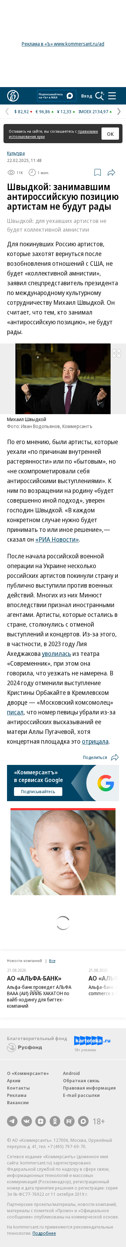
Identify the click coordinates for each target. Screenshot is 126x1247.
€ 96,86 (43, 111)
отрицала (95, 741)
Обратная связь (81, 1080)
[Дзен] (40, 1121)
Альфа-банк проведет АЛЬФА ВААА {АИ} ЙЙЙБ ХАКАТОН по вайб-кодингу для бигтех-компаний (39, 996)
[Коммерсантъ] (13, 96)
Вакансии (18, 1102)
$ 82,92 (21, 111)
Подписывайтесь (38, 791)
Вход (86, 96)
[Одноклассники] (55, 1121)
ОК (110, 133)
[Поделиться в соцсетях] (111, 172)
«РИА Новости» (57, 539)
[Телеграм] (12, 1121)
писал (15, 712)
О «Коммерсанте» (28, 1073)
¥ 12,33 (64, 111)
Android (71, 1073)
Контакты (18, 1088)
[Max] (83, 1121)
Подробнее (44, 1233)
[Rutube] (69, 1121)
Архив (13, 1080)
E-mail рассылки (81, 1095)
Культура (16, 153)
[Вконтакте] (26, 1121)
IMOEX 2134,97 (93, 111)
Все (52, 960)
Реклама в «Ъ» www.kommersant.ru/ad (63, 43)
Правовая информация (89, 1088)
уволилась (56, 653)
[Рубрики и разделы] (112, 96)
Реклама (17, 1095)
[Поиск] (99, 96)
